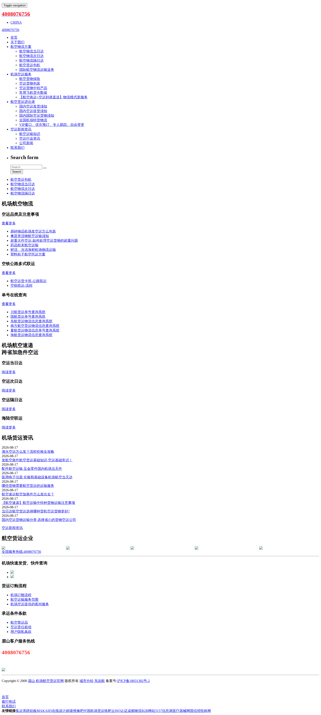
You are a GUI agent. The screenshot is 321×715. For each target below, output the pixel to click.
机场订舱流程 (20, 595)
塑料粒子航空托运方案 (27, 254)
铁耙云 (109, 711)
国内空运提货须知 (33, 111)
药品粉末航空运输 (24, 245)
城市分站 (86, 681)
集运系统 (23, 711)
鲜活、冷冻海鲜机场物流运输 (33, 250)
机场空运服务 (20, 74)
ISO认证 (121, 711)
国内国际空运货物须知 (36, 115)
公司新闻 (26, 143)
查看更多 (9, 223)
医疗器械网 (181, 711)
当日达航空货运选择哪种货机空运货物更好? (36, 511)
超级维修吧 (74, 711)
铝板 (33, 711)
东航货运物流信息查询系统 (31, 321)
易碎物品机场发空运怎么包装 (33, 231)
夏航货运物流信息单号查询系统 (34, 330)
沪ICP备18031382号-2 (133, 681)
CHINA (16, 22)
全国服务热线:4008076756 (21, 552)
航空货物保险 (29, 79)
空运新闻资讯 (20, 129)
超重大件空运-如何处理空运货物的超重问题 (44, 240)
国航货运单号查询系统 (27, 316)
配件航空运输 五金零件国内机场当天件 (32, 468)
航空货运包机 (29, 65)
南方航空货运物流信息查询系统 (34, 326)
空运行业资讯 (29, 138)
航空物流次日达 (31, 56)
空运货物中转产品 (33, 88)
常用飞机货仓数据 (33, 92)
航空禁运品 (19, 622)
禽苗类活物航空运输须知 (29, 236)
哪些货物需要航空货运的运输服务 (28, 486)
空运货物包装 (29, 83)
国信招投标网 (200, 711)
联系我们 (17, 147)
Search (16, 171)
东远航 (99, 681)
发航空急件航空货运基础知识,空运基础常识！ (37, 460)
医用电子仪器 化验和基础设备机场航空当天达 (37, 477)
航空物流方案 (20, 47)
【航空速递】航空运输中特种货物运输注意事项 (38, 503)
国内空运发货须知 (33, 106)
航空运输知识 (29, 134)
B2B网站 (148, 711)
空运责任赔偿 (20, 627)
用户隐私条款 (20, 631)
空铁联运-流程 (21, 285)
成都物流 (135, 711)
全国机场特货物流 (33, 120)
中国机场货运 (93, 711)
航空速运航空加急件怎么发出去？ (28, 494)
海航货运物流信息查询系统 (31, 335)
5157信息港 (164, 711)
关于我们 (17, 42)
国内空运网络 (151, 689)
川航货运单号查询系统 (27, 312)
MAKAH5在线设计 (51, 711)
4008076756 (10, 30)
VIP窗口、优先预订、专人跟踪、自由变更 (51, 125)
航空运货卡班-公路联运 (28, 281)
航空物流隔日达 (31, 60)
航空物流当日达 (31, 51)
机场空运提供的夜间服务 (29, 604)
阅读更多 (9, 372)
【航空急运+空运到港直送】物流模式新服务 (53, 97)
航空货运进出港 (22, 102)
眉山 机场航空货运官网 (46, 681)
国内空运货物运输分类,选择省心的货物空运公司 (39, 520)
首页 (13, 37)
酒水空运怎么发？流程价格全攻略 (28, 451)
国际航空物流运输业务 (36, 69)
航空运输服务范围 (24, 599)
